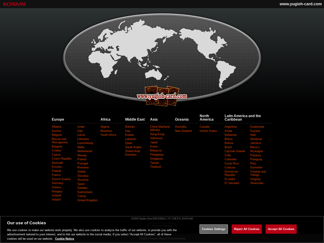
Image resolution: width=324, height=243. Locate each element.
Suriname (256, 167)
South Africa (108, 134)
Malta (80, 147)
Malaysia (156, 150)
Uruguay (255, 179)
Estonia (56, 166)
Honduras (256, 139)
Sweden (82, 188)
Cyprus (56, 154)
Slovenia (82, 179)
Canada (204, 126)
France (56, 175)
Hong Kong (157, 134)
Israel (80, 126)
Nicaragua (256, 151)
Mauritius (106, 131)
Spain (81, 184)
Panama (255, 155)
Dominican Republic (231, 173)
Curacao (230, 167)
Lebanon (130, 139)
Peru (253, 163)
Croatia (56, 150)
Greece (56, 187)
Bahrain (130, 126)
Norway (82, 155)
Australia (180, 126)
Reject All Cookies (246, 229)
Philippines (157, 154)
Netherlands (85, 151)
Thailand (155, 166)
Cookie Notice (64, 238)
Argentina (231, 126)
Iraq (127, 131)
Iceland (56, 195)
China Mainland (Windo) (160, 128)
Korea (154, 146)
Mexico (254, 147)
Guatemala (257, 126)
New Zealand (183, 131)
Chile (228, 155)
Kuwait (129, 134)
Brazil (228, 147)
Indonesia (156, 138)
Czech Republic (62, 158)
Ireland (56, 199)
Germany (57, 183)
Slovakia (82, 175)
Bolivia (229, 143)
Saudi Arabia (133, 147)
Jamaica (255, 143)
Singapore (156, 158)
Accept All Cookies (281, 229)
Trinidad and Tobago (258, 173)
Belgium (57, 134)
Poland (81, 159)
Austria (56, 131)
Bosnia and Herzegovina (60, 140)
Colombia (230, 159)
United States (208, 131)
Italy (80, 131)
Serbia (81, 171)
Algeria (105, 126)
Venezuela (256, 183)
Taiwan (154, 162)
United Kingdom (87, 200)
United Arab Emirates (132, 152)
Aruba (228, 131)
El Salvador (232, 183)
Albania (56, 126)
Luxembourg (85, 143)
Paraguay (256, 159)
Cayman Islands (235, 151)
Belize (229, 139)
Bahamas (231, 134)
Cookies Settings (213, 229)
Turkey (81, 196)
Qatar (128, 143)
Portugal (82, 163)
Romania (83, 167)
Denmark (57, 162)
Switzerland (84, 192)
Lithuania (83, 139)
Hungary (57, 191)
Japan (154, 142)
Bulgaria (57, 146)
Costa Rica (232, 163)
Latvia (81, 134)
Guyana (255, 131)
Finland (56, 171)
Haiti (253, 134)
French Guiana (61, 179)
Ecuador (230, 179)
